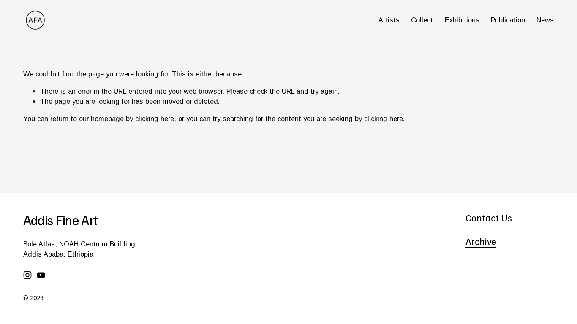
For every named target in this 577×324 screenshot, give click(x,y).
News (545, 20)
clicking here (154, 118)
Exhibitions (462, 20)
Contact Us (488, 218)
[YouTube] (41, 275)
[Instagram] (27, 275)
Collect (422, 20)
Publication (508, 20)
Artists (389, 20)
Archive (480, 241)
